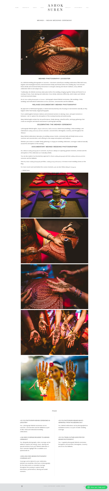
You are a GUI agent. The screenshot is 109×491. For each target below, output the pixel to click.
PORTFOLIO (26, 7)
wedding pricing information (53, 161)
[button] (96, 487)
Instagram (73, 167)
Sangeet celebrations (43, 128)
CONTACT (68, 7)
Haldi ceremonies (52, 128)
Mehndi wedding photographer (31, 150)
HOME (17, 7)
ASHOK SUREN (54, 7)
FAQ (87, 7)
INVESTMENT (78, 7)
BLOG (42, 7)
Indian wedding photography (33, 161)
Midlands (23, 133)
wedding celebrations (33, 130)
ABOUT (35, 7)
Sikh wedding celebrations (74, 156)
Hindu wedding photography (58, 156)
